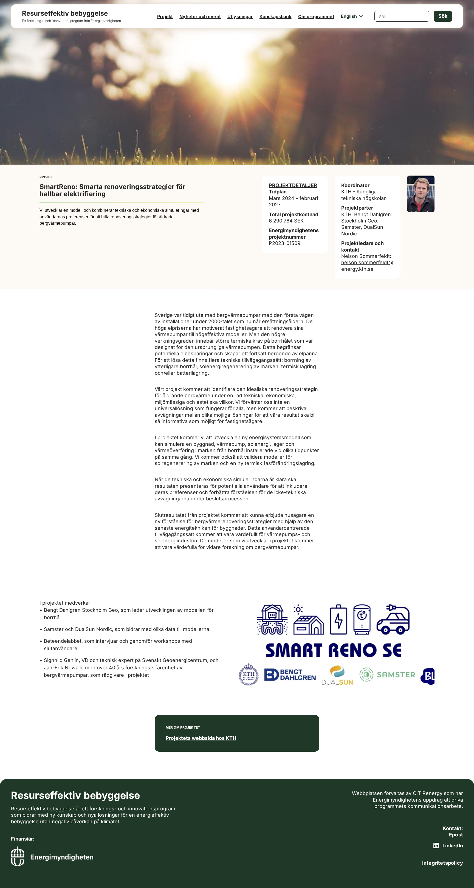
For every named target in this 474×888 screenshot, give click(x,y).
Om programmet (316, 16)
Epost (456, 835)
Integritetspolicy (442, 863)
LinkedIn (452, 845)
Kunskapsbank (275, 16)
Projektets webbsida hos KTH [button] (201, 738)
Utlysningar (240, 16)
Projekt (165, 16)
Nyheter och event (200, 16)
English (349, 16)
